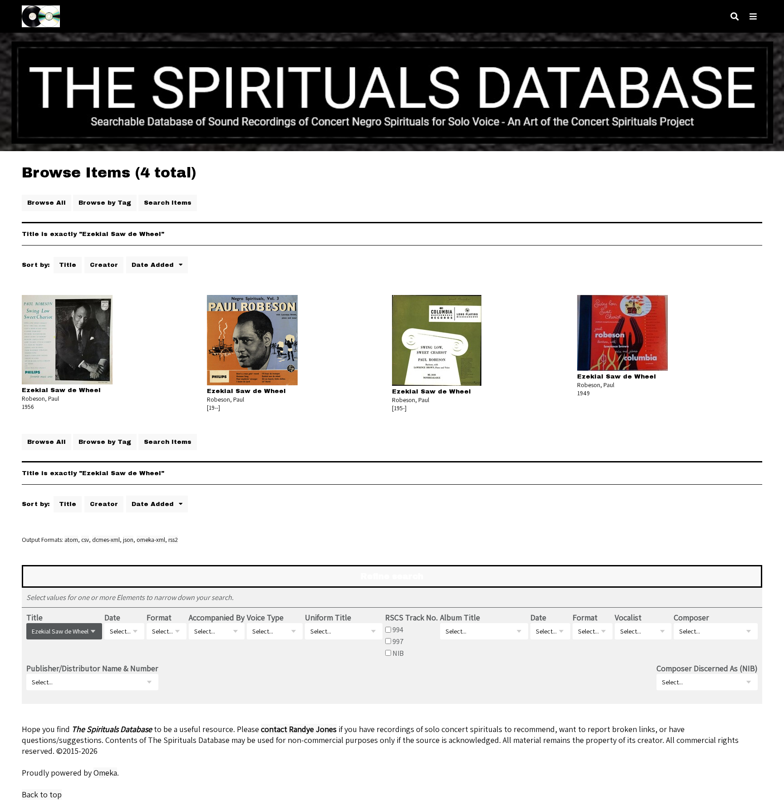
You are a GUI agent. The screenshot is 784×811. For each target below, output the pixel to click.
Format (159, 617)
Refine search (392, 576)
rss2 (173, 540)
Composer (691, 617)
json (128, 540)
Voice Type (265, 617)
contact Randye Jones (299, 729)
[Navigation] (753, 16)
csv (85, 540)
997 (398, 641)
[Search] (734, 16)
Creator (104, 264)
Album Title (460, 617)
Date (112, 617)
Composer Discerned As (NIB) (707, 668)
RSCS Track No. (411, 617)
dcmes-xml (106, 540)
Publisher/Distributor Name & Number (92, 668)
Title (67, 264)
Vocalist (628, 617)
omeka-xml (151, 540)
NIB (398, 653)
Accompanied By (217, 617)
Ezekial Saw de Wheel (61, 390)
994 (397, 629)
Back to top (42, 794)
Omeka (105, 772)
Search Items (167, 202)
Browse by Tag (104, 202)
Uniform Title (328, 617)
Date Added (154, 264)
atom (71, 540)
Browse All (46, 202)
